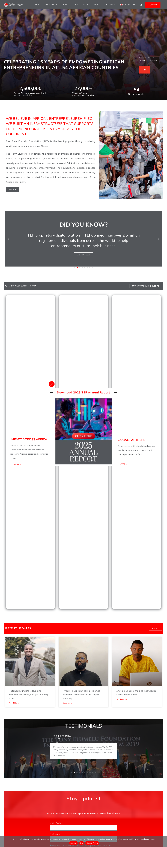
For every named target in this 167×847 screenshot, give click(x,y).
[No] (163, 841)
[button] (8, 238)
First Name (55, 834)
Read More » (14, 703)
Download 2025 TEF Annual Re (80, 392)
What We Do (52, 5)
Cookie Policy (92, 843)
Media (96, 5)
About (38, 5)
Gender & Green (81, 5)
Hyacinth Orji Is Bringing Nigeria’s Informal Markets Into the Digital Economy (81, 694)
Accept (73, 843)
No (81, 843)
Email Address (57, 823)
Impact (65, 5)
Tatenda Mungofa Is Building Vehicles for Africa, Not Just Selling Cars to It (28, 694)
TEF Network (109, 5)
